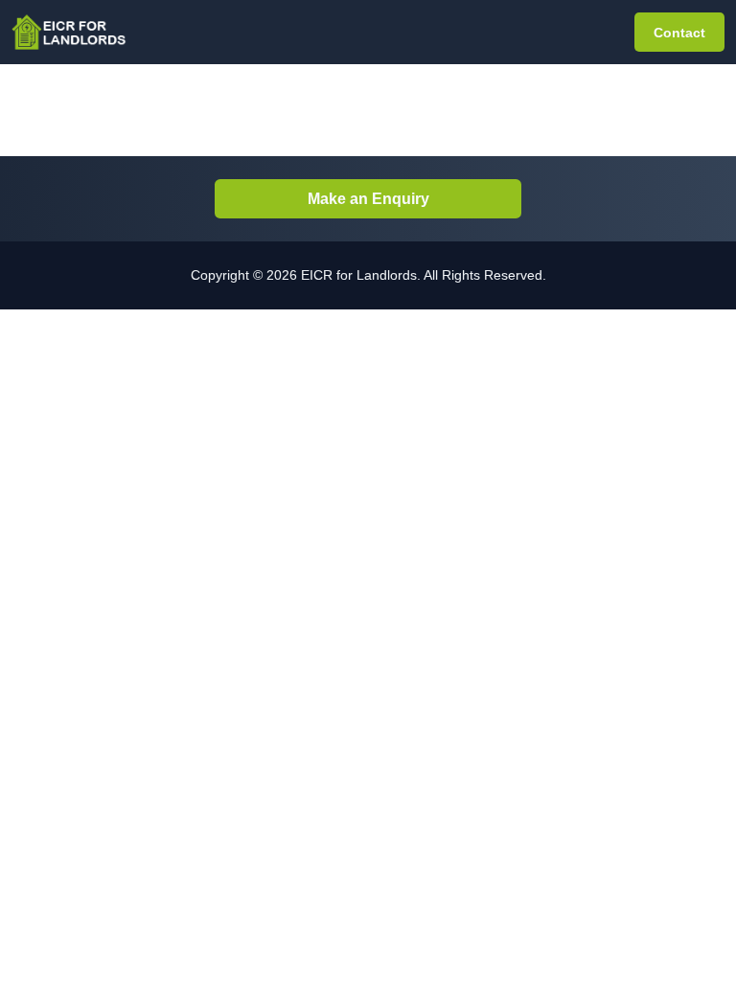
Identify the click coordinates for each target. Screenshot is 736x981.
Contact (679, 32)
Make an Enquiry (368, 199)
